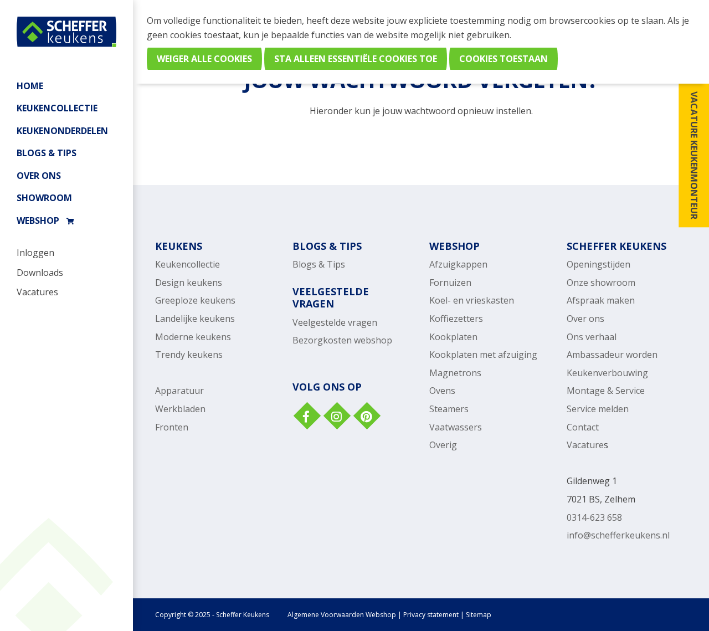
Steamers (449, 409)
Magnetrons (455, 373)
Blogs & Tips (46, 153)
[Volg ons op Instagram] (336, 417)
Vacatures (37, 292)
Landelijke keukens (195, 318)
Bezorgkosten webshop (342, 340)
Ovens (442, 390)
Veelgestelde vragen (334, 322)
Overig (443, 445)
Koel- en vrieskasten (471, 300)
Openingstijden (598, 264)
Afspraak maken (601, 300)
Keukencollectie (187, 264)
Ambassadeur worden (612, 354)
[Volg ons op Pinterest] (366, 417)
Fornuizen (450, 282)
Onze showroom (601, 282)
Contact (583, 427)
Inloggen (35, 253)
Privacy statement (431, 614)
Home (30, 86)
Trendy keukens (189, 354)
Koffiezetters (456, 318)
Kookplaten (453, 337)
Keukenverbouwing (607, 373)
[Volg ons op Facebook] (306, 417)
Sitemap (478, 614)
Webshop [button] (38, 220)
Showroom (44, 198)
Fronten (171, 427)
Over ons (39, 176)
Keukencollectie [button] (57, 108)
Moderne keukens (193, 337)
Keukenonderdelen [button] (62, 131)
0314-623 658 (594, 517)
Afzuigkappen (458, 264)
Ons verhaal (591, 337)
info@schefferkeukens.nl (618, 535)
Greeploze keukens (195, 300)
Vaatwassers (455, 427)
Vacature (585, 445)
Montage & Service (606, 390)
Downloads (40, 272)
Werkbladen (180, 409)
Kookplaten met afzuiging (483, 354)
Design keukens (188, 282)
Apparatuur (179, 390)
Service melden (598, 409)
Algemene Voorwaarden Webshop (341, 614)
